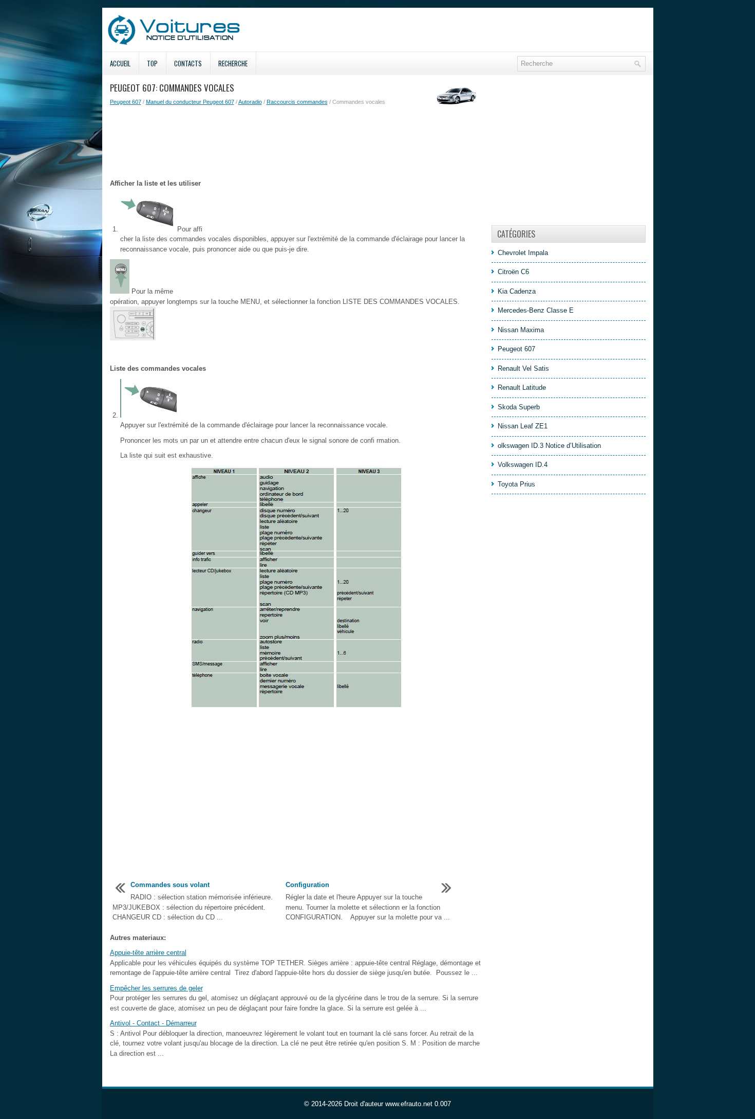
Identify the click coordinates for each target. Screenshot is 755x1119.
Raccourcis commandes (297, 102)
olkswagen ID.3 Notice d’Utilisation (549, 445)
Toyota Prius (516, 484)
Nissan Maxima (521, 330)
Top (152, 63)
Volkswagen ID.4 (523, 464)
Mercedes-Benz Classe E (536, 310)
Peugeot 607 (125, 102)
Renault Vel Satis (523, 368)
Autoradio (250, 102)
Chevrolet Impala (523, 253)
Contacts (188, 63)
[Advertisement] (297, 142)
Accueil (120, 63)
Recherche (233, 63)
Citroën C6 (513, 272)
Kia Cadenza (517, 291)
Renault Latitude (522, 387)
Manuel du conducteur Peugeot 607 (190, 102)
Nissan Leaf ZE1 (523, 426)
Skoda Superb (519, 407)
